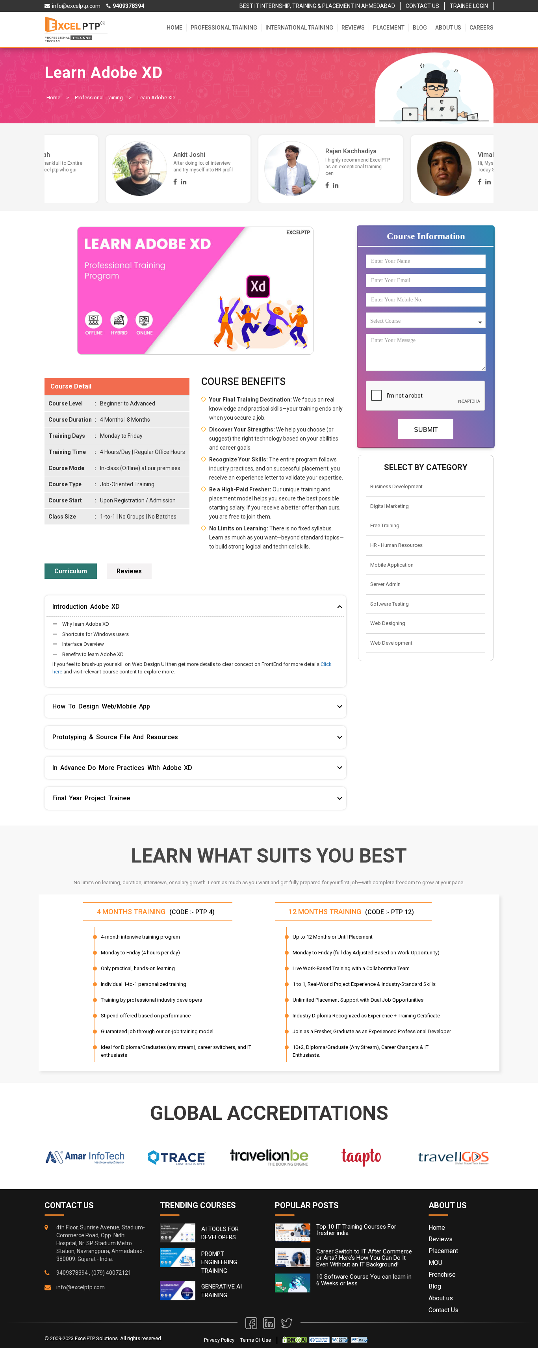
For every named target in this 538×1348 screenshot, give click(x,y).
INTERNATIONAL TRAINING (299, 27)
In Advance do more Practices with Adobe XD (122, 768)
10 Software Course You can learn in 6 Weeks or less (364, 1280)
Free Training (384, 525)
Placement (388, 27)
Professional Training (224, 27)
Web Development (391, 643)
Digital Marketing (389, 506)
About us (448, 27)
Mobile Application (392, 565)
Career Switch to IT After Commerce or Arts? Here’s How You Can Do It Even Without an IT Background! (364, 1258)
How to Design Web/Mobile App (101, 706)
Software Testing (389, 604)
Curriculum (70, 571)
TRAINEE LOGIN (469, 6)
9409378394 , (73, 1273)
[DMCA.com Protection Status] (294, 1339)
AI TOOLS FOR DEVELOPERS (220, 1233)
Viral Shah (278, 154)
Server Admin (385, 584)
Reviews (353, 27)
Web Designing (387, 623)
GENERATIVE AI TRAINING (221, 1290)
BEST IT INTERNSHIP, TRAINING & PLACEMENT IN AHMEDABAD (317, 6)
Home (174, 27)
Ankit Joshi (432, 154)
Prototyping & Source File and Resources (115, 737)
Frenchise (442, 1274)
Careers (481, 27)
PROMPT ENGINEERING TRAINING (219, 1262)
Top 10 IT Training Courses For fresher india (356, 1229)
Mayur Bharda (131, 151)
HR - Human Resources (396, 545)
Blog (420, 27)
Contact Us (443, 1310)
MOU (435, 1262)
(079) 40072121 (111, 1273)
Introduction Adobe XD (86, 606)
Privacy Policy (219, 1340)
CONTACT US (422, 6)
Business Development (396, 486)
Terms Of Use (255, 1340)
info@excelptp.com (80, 1287)
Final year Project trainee (91, 798)
